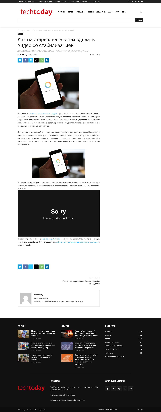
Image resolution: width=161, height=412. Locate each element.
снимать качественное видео (43, 113)
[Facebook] (129, 1)
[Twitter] (135, 1)
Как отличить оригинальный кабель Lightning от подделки (81, 282)
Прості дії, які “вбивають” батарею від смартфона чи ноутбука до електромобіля (86, 333)
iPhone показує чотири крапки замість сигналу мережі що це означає (43, 333)
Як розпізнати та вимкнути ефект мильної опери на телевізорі (41, 357)
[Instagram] (132, 1)
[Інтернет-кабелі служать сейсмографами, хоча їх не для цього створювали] (67, 346)
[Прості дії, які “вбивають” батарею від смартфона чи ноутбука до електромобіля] (67, 334)
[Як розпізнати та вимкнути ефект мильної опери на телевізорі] (23, 358)
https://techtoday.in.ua (41, 298)
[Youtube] (142, 1)
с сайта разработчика (51, 239)
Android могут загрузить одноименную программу (77, 242)
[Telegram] (20, 60)
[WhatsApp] (41, 60)
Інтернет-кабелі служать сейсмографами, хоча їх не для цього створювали (85, 345)
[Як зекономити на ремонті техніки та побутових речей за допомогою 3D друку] (23, 346)
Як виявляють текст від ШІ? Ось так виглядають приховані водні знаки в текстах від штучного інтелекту (86, 359)
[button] (140, 12)
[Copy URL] (36, 60)
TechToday (23, 55)
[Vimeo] (138, 1)
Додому (20, 30)
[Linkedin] (47, 60)
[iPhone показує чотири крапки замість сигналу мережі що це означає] (23, 334)
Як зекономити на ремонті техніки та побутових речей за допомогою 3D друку (43, 345)
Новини (28, 30)
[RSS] (113, 388)
